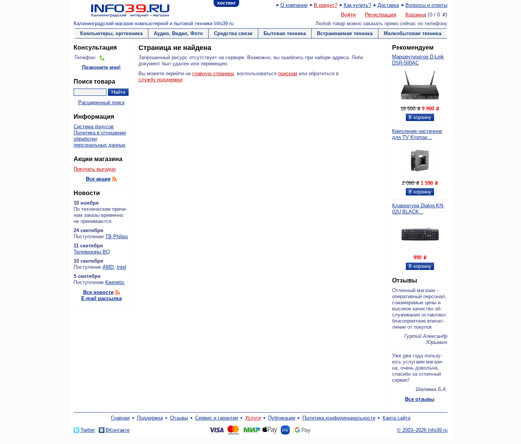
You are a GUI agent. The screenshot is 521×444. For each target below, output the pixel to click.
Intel (121, 267)
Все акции (98, 179)
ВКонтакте (118, 430)
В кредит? (325, 5)
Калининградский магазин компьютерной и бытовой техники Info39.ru (153, 23)
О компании (293, 5)
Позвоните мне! (101, 68)
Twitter (87, 430)
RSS (114, 179)
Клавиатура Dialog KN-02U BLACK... (418, 209)
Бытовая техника (285, 33)
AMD (108, 267)
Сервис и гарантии (216, 418)
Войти (348, 15)
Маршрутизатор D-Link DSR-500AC (418, 60)
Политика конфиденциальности (338, 418)
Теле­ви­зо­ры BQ (92, 252)
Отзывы (179, 418)
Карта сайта (396, 418)
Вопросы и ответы (426, 5)
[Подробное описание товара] (420, 102)
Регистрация (380, 14)
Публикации (281, 418)
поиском (287, 73)
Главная (120, 418)
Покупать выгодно (95, 169)
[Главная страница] (121, 9)
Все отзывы (419, 399)
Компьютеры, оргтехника (111, 33)
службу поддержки (160, 79)
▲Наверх (119, 315)
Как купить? (357, 5)
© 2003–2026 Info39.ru (422, 430)
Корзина (415, 14)
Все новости (98, 292)
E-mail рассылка (101, 298)
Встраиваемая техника (345, 33)
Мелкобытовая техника (412, 33)
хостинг (226, 3)
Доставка (388, 5)
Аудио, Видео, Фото (178, 33)
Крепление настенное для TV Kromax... (417, 134)
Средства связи (233, 33)
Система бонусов (94, 126)
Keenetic (115, 282)
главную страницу (213, 73)
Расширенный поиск (101, 102)
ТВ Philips (116, 236)
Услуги (253, 418)
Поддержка (150, 418)
